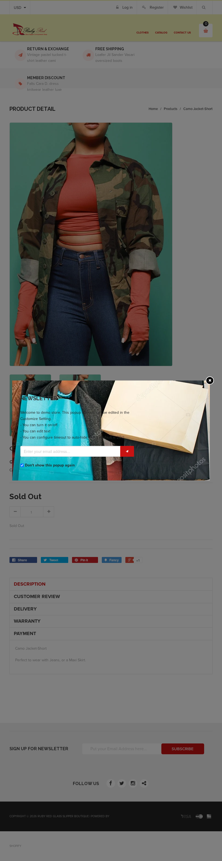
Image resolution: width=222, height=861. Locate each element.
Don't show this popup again (50, 465)
